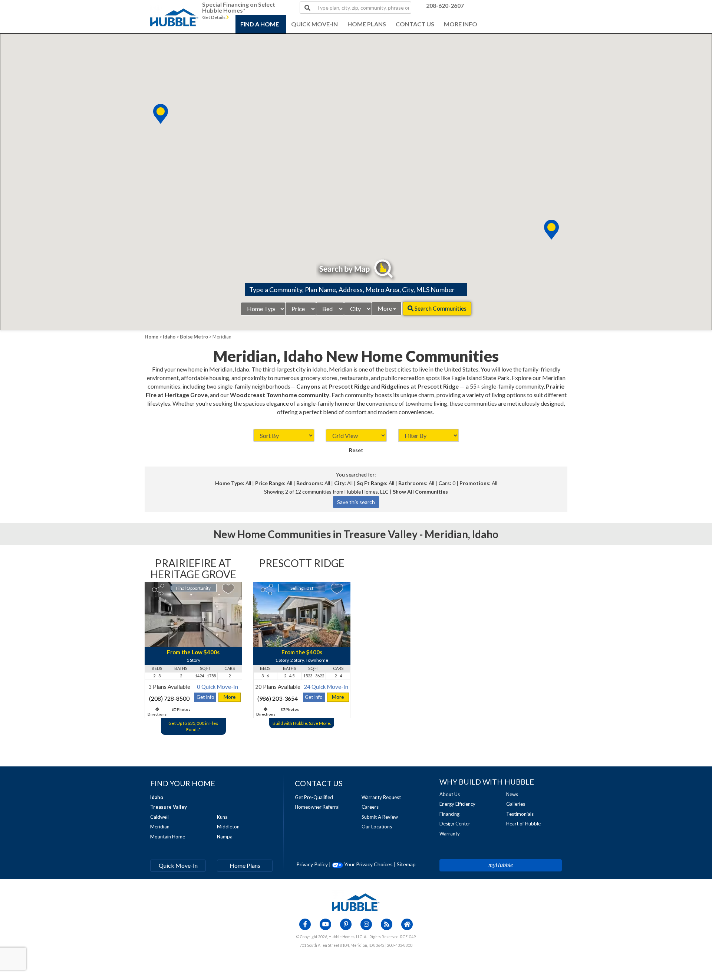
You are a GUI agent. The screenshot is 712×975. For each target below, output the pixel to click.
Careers (370, 807)
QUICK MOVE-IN (314, 23)
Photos (183, 709)
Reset (356, 450)
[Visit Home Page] (174, 9)
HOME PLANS (366, 23)
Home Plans (245, 865)
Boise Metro (194, 337)
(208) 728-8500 (169, 698)
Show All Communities (420, 491)
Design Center (454, 824)
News (512, 794)
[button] (551, 230)
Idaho (169, 337)
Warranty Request (381, 797)
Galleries (515, 804)
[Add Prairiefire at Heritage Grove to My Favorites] (228, 589)
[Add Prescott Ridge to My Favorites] (337, 589)
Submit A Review (380, 817)
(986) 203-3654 (277, 698)
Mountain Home (167, 837)
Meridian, (447, 534)
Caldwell (159, 817)
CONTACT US (415, 23)
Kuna (222, 817)
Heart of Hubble (523, 824)
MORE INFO (460, 23)
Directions (157, 714)
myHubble (500, 865)
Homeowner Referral (317, 807)
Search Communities (440, 308)
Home (151, 337)
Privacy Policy (312, 864)
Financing (449, 814)
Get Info (205, 697)
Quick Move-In (178, 865)
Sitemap (406, 864)
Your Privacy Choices (368, 864)
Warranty (449, 834)
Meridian (159, 827)
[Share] (158, 589)
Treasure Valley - (384, 534)
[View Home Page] (356, 901)
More (385, 308)
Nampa (225, 837)
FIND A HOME (259, 23)
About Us (449, 794)
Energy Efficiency (457, 804)
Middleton (228, 827)
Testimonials (520, 814)
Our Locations (377, 827)
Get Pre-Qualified (314, 797)
